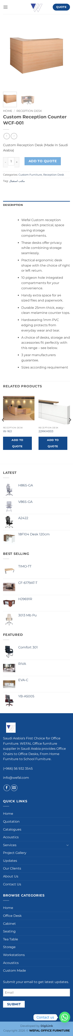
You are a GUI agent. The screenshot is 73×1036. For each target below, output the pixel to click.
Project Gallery (14, 853)
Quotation (11, 821)
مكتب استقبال (17, 181)
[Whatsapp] (64, 1017)
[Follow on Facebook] (6, 787)
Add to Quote (43, 161)
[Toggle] (67, 845)
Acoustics (11, 837)
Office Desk (12, 916)
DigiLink (47, 1026)
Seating (9, 931)
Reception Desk (29, 110)
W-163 (7, 431)
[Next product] (6, 136)
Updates (10, 861)
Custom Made (14, 970)
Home (7, 110)
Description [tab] (13, 204)
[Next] (63, 55)
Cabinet (9, 924)
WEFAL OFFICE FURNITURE (49, 1030)
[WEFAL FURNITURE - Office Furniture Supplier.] (36, 7)
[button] (5, 7)
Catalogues (12, 829)
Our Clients (12, 868)
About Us (10, 876)
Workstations (14, 955)
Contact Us (12, 884)
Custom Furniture (30, 174)
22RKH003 (46, 431)
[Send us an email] (14, 787)
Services (9, 845)
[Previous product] (14, 136)
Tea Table (10, 939)
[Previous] (9, 55)
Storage (9, 947)
